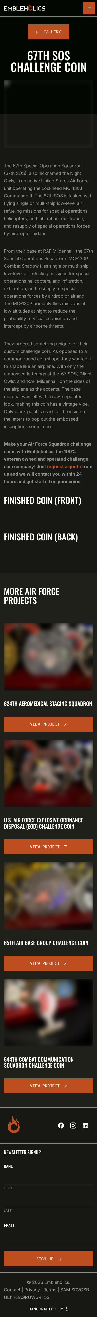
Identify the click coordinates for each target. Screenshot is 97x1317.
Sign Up (44, 1259)
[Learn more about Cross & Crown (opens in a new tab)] (48, 1309)
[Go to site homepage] (24, 8)
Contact (12, 1289)
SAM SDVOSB (74, 1289)
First (8, 1187)
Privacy (32, 1289)
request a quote (64, 466)
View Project (45, 724)
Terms (50, 1289)
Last (8, 1210)
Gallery (52, 32)
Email (9, 1226)
